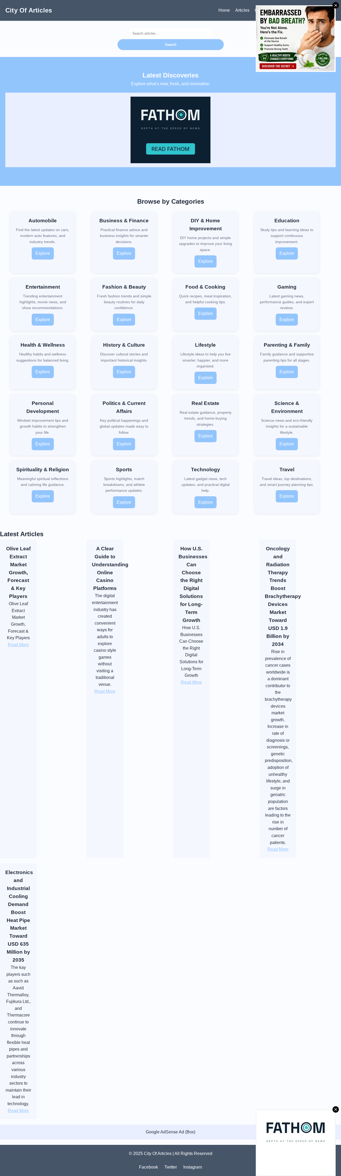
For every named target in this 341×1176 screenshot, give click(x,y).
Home (224, 10)
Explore (42, 253)
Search (170, 45)
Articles (242, 10)
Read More (18, 644)
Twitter (170, 1167)
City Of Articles (28, 10)
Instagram (192, 1167)
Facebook (148, 1167)
